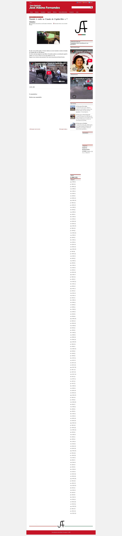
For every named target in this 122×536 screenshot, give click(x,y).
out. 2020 (72, 304)
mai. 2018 (72, 348)
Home (31, 2)
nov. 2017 (72, 360)
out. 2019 (72, 314)
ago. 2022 (72, 274)
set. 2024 (72, 223)
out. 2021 (72, 286)
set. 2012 (72, 504)
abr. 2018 (72, 351)
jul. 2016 (72, 397)
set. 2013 (72, 476)
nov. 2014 (72, 443)
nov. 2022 (72, 267)
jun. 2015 (72, 427)
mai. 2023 (72, 256)
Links (77, 12)
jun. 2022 (72, 279)
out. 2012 (72, 501)
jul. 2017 (72, 369)
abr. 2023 (72, 258)
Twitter (91, 2)
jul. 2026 (72, 184)
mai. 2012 (72, 513)
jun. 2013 (72, 483)
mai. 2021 (72, 293)
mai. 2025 (72, 207)
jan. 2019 (72, 330)
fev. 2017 (72, 381)
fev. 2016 (72, 409)
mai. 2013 (72, 485)
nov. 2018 (72, 334)
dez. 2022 (72, 265)
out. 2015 (72, 418)
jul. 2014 (72, 453)
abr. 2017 (72, 376)
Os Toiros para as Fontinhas (81, 123)
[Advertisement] (75, 153)
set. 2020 (72, 307)
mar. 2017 (72, 378)
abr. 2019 (72, 327)
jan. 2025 (72, 214)
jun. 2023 (72, 253)
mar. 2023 (72, 260)
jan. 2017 (72, 383)
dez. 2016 (72, 385)
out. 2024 (72, 221)
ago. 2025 (72, 200)
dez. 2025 (72, 191)
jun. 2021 (72, 290)
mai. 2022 (72, 281)
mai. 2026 (72, 188)
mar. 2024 (72, 235)
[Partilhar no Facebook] (34, 87)
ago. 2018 (72, 341)
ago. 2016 (72, 395)
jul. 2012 (72, 508)
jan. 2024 (72, 237)
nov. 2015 (72, 416)
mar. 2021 (72, 295)
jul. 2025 (72, 202)
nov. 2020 (72, 302)
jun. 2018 (72, 346)
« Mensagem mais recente (34, 129)
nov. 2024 (72, 219)
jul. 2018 (72, 344)
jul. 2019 (72, 321)
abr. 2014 (72, 460)
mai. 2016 (72, 402)
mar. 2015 (72, 434)
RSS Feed (86, 2)
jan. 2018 (72, 355)
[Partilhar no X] (32, 87)
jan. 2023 (72, 263)
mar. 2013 (72, 490)
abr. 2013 (72, 487)
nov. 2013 (72, 471)
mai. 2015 (72, 429)
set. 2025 (72, 198)
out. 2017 (72, 362)
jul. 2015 (72, 425)
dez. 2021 (72, 283)
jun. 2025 (72, 205)
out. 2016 (72, 390)
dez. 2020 (72, 300)
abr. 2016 (72, 404)
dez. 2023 (72, 239)
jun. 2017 (72, 372)
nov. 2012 (72, 499)
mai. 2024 (72, 232)
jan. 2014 (72, 466)
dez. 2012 (72, 497)
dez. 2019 (72, 309)
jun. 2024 (72, 230)
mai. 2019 (72, 325)
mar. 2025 (72, 212)
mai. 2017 (72, 374)
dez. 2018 (72, 332)
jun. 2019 (72, 323)
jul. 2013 (72, 480)
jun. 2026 (72, 186)
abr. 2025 (72, 209)
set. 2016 (72, 392)
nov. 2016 (72, 388)
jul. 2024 (72, 228)
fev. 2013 (72, 492)
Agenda (49, 12)
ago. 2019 (72, 318)
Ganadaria (43, 12)
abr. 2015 (72, 432)
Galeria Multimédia (63, 12)
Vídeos (87, 152)
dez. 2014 (72, 441)
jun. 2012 (72, 511)
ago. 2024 (72, 225)
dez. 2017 (72, 358)
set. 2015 (72, 420)
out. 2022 (72, 270)
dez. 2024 (72, 216)
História (36, 12)
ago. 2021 (72, 288)
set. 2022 (72, 272)
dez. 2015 (72, 413)
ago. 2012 (72, 506)
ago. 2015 (72, 422)
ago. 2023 (72, 249)
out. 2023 (72, 244)
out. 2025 (72, 195)
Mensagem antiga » (63, 129)
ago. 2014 (72, 450)
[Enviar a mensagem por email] (30, 87)
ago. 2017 (72, 367)
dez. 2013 (72, 469)
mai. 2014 (72, 457)
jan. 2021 (72, 297)
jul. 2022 (72, 276)
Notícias (55, 12)
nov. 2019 (72, 311)
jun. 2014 (72, 455)
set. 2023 (72, 246)
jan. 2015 (72, 439)
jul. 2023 (72, 251)
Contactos (71, 12)
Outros (83, 152)
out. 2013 (72, 474)
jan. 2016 (72, 411)
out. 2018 (72, 337)
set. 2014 (72, 448)
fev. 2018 (72, 353)
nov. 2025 (72, 193)
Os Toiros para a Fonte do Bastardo (83, 114)
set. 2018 (72, 339)
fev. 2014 (72, 464)
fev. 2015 (72, 436)
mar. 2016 (72, 406)
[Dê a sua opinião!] (31, 87)
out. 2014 (72, 446)
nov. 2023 (72, 242)
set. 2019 (72, 316)
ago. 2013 (72, 478)
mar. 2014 (72, 462)
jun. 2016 (72, 399)
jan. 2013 (72, 494)
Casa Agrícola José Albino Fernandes (59, 532)
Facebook (80, 2)
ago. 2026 (72, 181)
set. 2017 (72, 365)
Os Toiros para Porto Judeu (81, 106)
